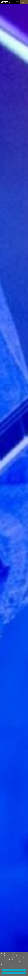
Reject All (14, 973)
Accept (14, 970)
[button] (24, 2)
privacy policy (12, 955)
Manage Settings (14, 967)
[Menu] (17, 2)
